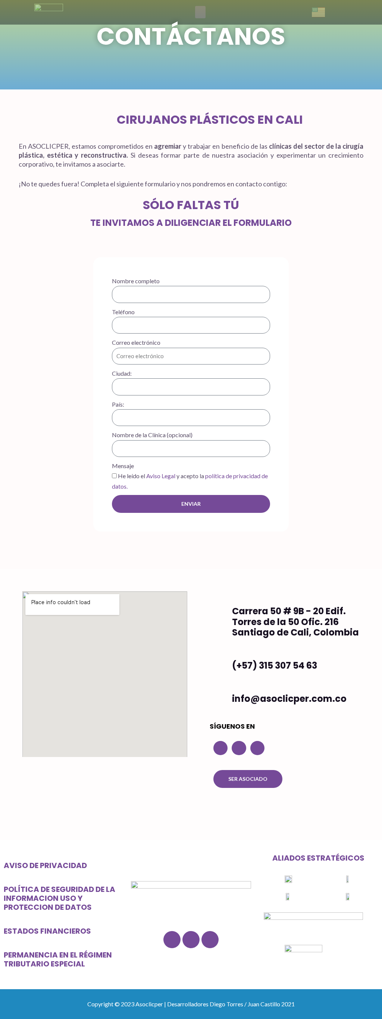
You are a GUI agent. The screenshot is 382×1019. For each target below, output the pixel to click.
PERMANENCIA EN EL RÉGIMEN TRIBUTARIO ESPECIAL (58, 959)
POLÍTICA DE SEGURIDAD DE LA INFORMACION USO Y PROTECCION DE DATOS (59, 898)
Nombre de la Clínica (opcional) (152, 434)
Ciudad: (122, 373)
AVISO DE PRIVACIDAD (45, 865)
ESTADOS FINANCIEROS (47, 931)
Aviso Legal (160, 475)
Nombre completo (136, 280)
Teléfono (123, 311)
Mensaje (123, 465)
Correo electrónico (136, 342)
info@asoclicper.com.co (289, 699)
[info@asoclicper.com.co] (219, 700)
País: (118, 404)
